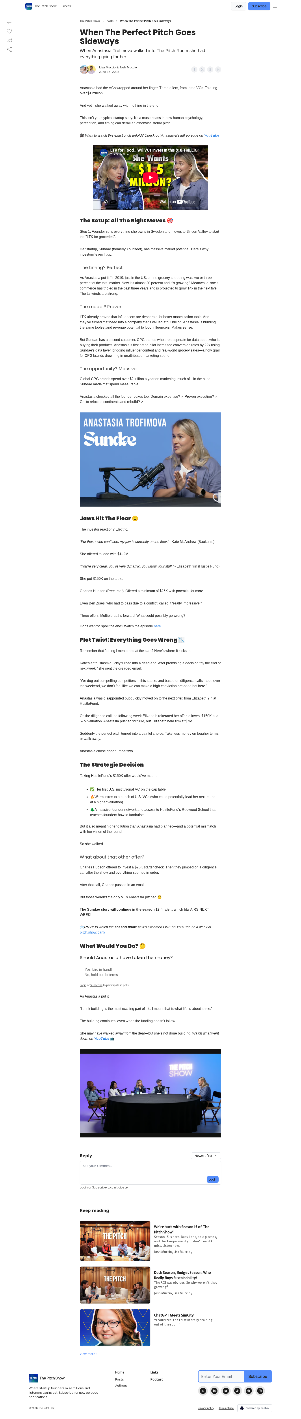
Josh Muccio (128, 67)
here (157, 626)
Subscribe (259, 6)
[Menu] (274, 5)
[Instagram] (260, 1391)
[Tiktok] (237, 1391)
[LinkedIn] (214, 1391)
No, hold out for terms (101, 975)
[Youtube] (226, 1391)
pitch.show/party (92, 932)
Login (239, 6)
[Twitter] (203, 1391)
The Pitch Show (90, 21)
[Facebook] (249, 1391)
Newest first (203, 1156)
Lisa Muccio (107, 67)
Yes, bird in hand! (98, 969)
